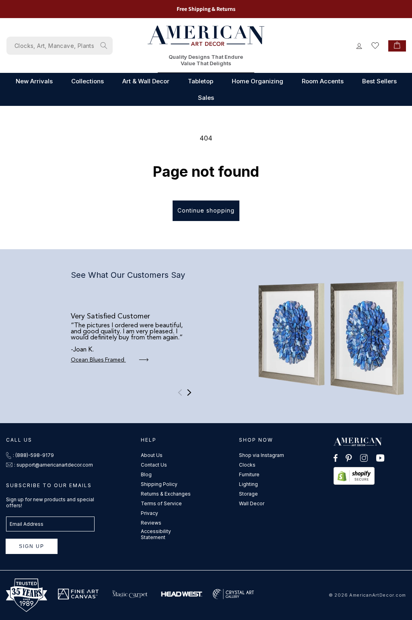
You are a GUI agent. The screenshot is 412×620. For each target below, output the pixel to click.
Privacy (149, 513)
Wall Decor (251, 503)
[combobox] (59, 46)
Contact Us (154, 465)
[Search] (104, 45)
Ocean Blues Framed (98, 360)
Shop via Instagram (261, 455)
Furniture (249, 474)
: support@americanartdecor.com (53, 465)
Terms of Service (161, 503)
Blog (146, 474)
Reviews (151, 523)
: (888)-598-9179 (33, 455)
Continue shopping (206, 210)
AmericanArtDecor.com (377, 595)
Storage (248, 494)
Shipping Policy (159, 484)
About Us (152, 455)
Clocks (247, 465)
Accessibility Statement (156, 534)
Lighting (248, 484)
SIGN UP (31, 546)
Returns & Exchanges (166, 494)
